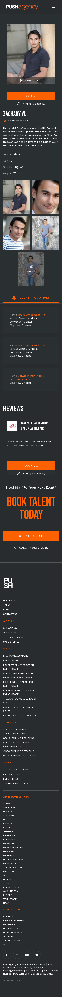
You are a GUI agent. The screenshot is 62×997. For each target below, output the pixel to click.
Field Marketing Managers (20, 715)
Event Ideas (10, 779)
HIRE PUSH (9, 600)
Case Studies (11, 642)
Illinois (8, 823)
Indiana (7, 895)
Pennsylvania (11, 887)
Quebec (7, 944)
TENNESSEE (10, 899)
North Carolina (13, 859)
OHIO (6, 875)
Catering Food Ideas (15, 783)
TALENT (7, 605)
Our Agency (10, 628)
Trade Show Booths (15, 769)
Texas (6, 883)
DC (4, 819)
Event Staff (11, 660)
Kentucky (9, 835)
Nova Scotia (10, 928)
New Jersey (10, 879)
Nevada (7, 811)
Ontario (8, 936)
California (9, 807)
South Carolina (13, 867)
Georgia (8, 831)
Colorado (9, 815)
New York (9, 851)
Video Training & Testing (18, 751)
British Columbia (13, 920)
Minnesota (9, 863)
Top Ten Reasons (13, 637)
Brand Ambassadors (15, 656)
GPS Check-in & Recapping (18, 738)
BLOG (6, 609)
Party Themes (11, 774)
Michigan (8, 855)
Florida (8, 827)
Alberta (8, 916)
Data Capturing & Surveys (19, 755)
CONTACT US (10, 614)
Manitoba (9, 924)
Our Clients (10, 632)
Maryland (9, 843)
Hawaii (7, 903)
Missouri (8, 871)
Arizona (8, 803)
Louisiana (9, 839)
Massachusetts (13, 847)
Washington (10, 891)
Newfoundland (12, 932)
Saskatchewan (12, 940)
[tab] (31, 299)
